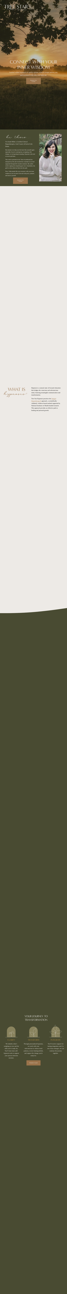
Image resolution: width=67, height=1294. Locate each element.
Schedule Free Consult (33, 81)
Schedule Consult (33, 1062)
